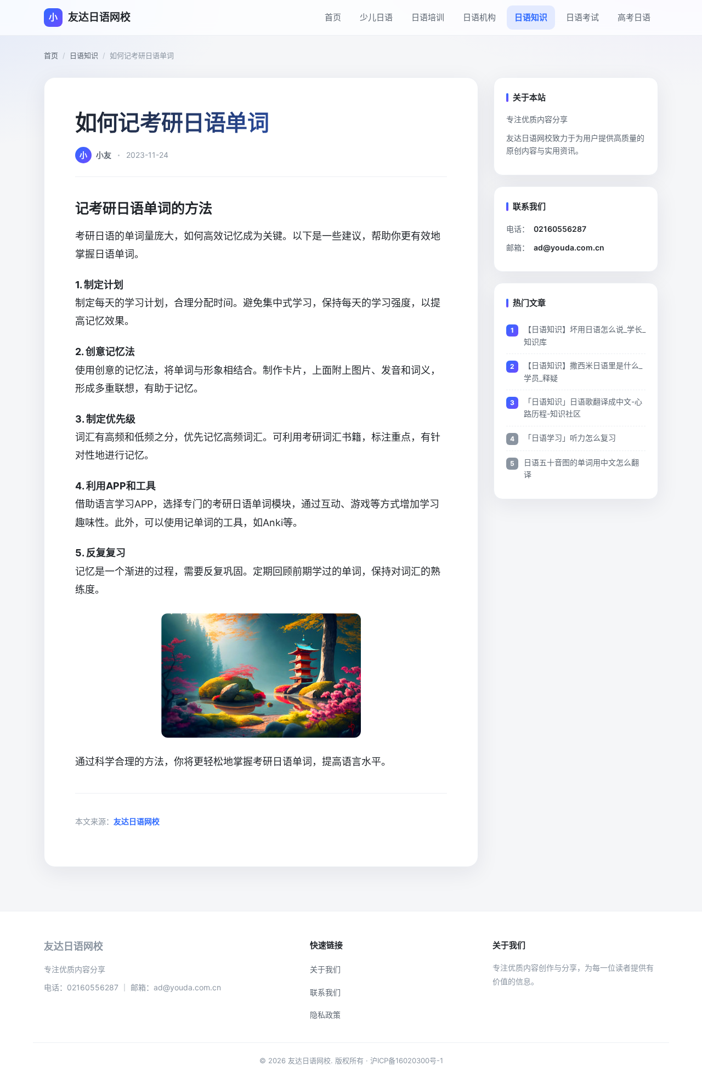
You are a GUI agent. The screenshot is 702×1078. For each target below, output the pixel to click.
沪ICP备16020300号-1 (406, 1060)
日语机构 (479, 17)
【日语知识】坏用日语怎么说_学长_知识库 (585, 335)
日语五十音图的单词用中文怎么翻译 (581, 468)
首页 (333, 17)
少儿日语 (376, 17)
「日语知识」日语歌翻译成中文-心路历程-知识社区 (583, 407)
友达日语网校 (137, 821)
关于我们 (325, 969)
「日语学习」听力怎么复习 (570, 437)
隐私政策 (325, 1014)
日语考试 (582, 17)
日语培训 (427, 17)
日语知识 (530, 17)
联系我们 (325, 992)
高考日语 (634, 17)
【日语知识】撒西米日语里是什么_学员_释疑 (583, 371)
